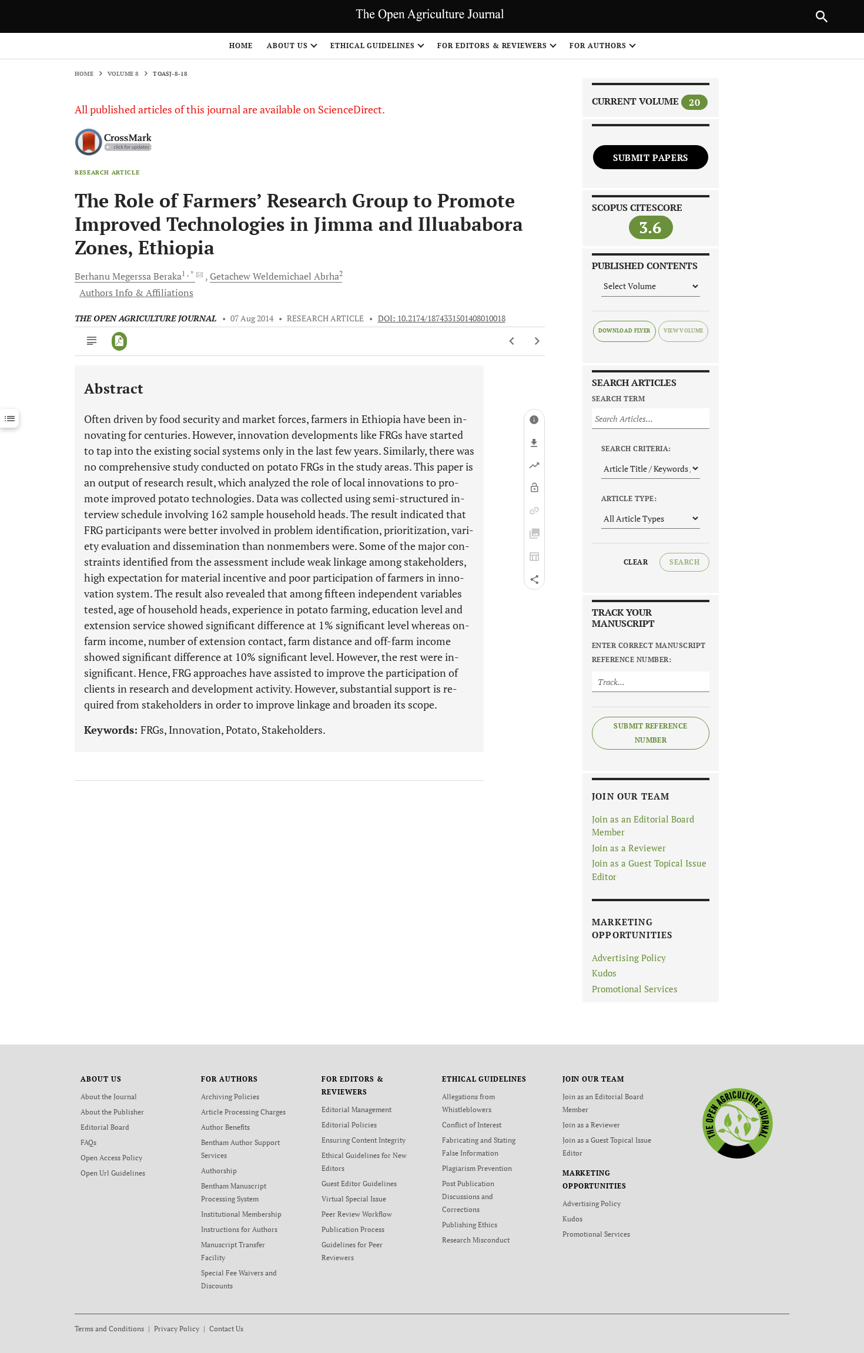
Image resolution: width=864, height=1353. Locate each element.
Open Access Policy (111, 1157)
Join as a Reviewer (629, 848)
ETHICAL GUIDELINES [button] (372, 45)
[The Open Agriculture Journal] (737, 1123)
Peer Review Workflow (357, 1214)
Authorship (219, 1170)
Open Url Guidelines (113, 1173)
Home (241, 45)
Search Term (618, 398)
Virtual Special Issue (354, 1198)
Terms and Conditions (109, 1328)
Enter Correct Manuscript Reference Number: (649, 652)
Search (684, 562)
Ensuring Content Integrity (364, 1140)
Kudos (604, 973)
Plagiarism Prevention (477, 1168)
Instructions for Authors (239, 1229)
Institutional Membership (241, 1214)
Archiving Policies (230, 1096)
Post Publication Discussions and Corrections (468, 1196)
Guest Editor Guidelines (359, 1183)
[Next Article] (537, 341)
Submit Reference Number (651, 732)
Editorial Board (105, 1127)
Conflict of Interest (471, 1124)
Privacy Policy (176, 1328)
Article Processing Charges (243, 1111)
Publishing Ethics (469, 1224)
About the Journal (109, 1096)
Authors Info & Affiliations (136, 292)
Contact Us (226, 1328)
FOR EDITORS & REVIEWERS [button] (492, 45)
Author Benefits (225, 1127)
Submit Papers (650, 157)
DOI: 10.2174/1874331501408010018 (441, 318)
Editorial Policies (349, 1124)
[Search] (821, 16)
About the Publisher (112, 1111)
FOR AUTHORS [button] (598, 45)
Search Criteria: (636, 448)
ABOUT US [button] (287, 45)
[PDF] (120, 341)
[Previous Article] (512, 341)
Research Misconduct (476, 1240)
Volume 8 (123, 74)
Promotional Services (635, 989)
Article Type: (629, 498)
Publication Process (353, 1229)
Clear (636, 562)
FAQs (88, 1142)
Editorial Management (356, 1109)
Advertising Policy (629, 957)
